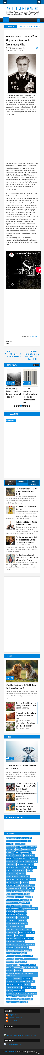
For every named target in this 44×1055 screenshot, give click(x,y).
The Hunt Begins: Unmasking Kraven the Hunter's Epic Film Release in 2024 (26, 786)
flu (27, 894)
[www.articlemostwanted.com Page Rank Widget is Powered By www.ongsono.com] (12, 1044)
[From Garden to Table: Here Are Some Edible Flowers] (10, 726)
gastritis (27, 897)
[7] (27, 406)
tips (32, 987)
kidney (27, 929)
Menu (5, 2)
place (30, 965)
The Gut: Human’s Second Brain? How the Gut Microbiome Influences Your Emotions (27, 557)
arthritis (32, 847)
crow (28, 870)
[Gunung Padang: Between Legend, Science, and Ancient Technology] (14, 377)
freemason (9, 897)
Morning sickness (20, 947)
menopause (19, 935)
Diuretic (8, 882)
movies (8, 953)
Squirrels (30, 981)
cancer (8, 859)
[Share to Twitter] (16, 370)
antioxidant (22, 847)
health (24, 903)
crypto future (10, 873)
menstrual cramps (12, 938)
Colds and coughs (12, 867)
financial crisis (17, 894)
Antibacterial (19, 844)
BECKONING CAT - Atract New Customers (26, 507)
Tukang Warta (33, 336)
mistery (8, 947)
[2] (17, 406)
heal (17, 903)
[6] (25, 406)
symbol (18, 984)
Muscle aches (19, 953)
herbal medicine (11, 909)
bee (17, 850)
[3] (19, 406)
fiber (7, 894)
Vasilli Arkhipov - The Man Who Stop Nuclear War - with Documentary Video (21, 40)
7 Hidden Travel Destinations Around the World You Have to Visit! (26, 715)
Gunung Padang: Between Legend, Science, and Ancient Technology (13, 392)
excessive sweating (12, 888)
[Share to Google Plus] (18, 370)
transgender (17, 990)
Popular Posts (10, 483)
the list (24, 987)
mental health (26, 938)
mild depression (11, 944)
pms (7, 968)
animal (8, 844)
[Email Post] (7, 344)
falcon (8, 891)
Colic (23, 867)
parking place (19, 962)
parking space (11, 965)
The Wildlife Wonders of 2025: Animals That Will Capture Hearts (26, 491)
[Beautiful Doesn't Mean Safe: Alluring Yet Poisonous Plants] (10, 706)
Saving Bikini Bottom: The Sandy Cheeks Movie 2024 (19, 974)
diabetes (9, 879)
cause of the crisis (20, 859)
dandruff (21, 873)
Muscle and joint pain (13, 956)
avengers (9, 850)
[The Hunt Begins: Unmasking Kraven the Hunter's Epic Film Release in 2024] (10, 787)
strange (8, 984)
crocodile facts (19, 870)
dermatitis (24, 876)
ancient (24, 841)
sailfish (17, 971)
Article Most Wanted (22, 8)
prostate (9, 971)
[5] (23, 406)
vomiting (16, 999)
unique (8, 996)
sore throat (19, 981)
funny (19, 897)
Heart (8, 906)
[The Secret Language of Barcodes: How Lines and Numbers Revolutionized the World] (30, 377)
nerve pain (18, 959)
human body (10, 915)
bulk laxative (28, 856)
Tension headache (12, 987)
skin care (9, 981)
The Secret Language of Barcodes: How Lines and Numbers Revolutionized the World (30, 395)
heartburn (17, 906)
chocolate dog (30, 861)
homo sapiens (20, 912)
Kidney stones (11, 932)
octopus (8, 962)
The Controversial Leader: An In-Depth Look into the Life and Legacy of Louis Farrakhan (27, 540)
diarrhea (18, 879)
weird (8, 1002)
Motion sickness (11, 950)
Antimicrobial (10, 847)
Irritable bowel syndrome (14, 926)
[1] (15, 406)
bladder (8, 853)
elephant (29, 885)
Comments (22, 482)
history (17, 48)
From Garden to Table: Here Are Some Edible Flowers (25, 724)
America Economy (12, 841)
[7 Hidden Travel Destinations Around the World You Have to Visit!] (10, 716)
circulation (20, 864)
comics (31, 867)
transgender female (12, 993)
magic (21, 932)
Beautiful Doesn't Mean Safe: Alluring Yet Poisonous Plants (26, 704)
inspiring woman (11, 923)
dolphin (23, 882)
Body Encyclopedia (21, 853)
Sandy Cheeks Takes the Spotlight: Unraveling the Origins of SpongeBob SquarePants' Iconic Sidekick (26, 807)
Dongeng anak (13, 1015)
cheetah (32, 859)
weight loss (26, 999)
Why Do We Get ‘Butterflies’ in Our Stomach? (27, 26)
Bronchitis (17, 856)
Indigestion (10, 917)
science (16, 978)
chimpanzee (10, 861)
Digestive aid (29, 879)
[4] (21, 406)
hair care (9, 903)
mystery (26, 956)
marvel (29, 932)
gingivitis (26, 900)
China (20, 861)
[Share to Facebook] (13, 370)
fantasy (16, 891)
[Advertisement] (22, 137)
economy (9, 885)
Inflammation (21, 917)
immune (21, 915)
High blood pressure (28, 909)
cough (8, 870)
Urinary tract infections (22, 996)
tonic (7, 990)
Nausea (8, 959)
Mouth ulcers (25, 950)
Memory (9, 935)
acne (12, 838)
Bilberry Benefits (27, 850)
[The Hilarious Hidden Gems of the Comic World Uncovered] (22, 751)
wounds (16, 1002)
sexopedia (26, 978)
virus (7, 999)
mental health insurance (14, 941)
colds (29, 864)
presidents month (29, 968)
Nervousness (30, 959)
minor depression (26, 944)
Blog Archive (33, 483)
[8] (29, 406)
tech (26, 984)
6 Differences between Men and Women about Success (27, 523)
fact (13, 48)
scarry (8, 978)
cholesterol (10, 864)
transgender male (29, 993)
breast (8, 856)
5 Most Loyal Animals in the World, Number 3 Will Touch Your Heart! (21, 686)
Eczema (19, 885)
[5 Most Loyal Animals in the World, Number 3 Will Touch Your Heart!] (22, 671)
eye (24, 888)
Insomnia (21, 920)
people (22, 48)
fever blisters (26, 891)
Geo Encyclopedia (12, 900)
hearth (27, 906)
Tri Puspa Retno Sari (15, 1018)
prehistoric (16, 968)
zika (23, 1002)
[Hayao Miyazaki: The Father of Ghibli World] (10, 797)
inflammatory (10, 920)
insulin (23, 923)
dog (16, 882)
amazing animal (23, 838)
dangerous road (11, 876)
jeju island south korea (13, 929)
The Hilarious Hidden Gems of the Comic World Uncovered (21, 767)
